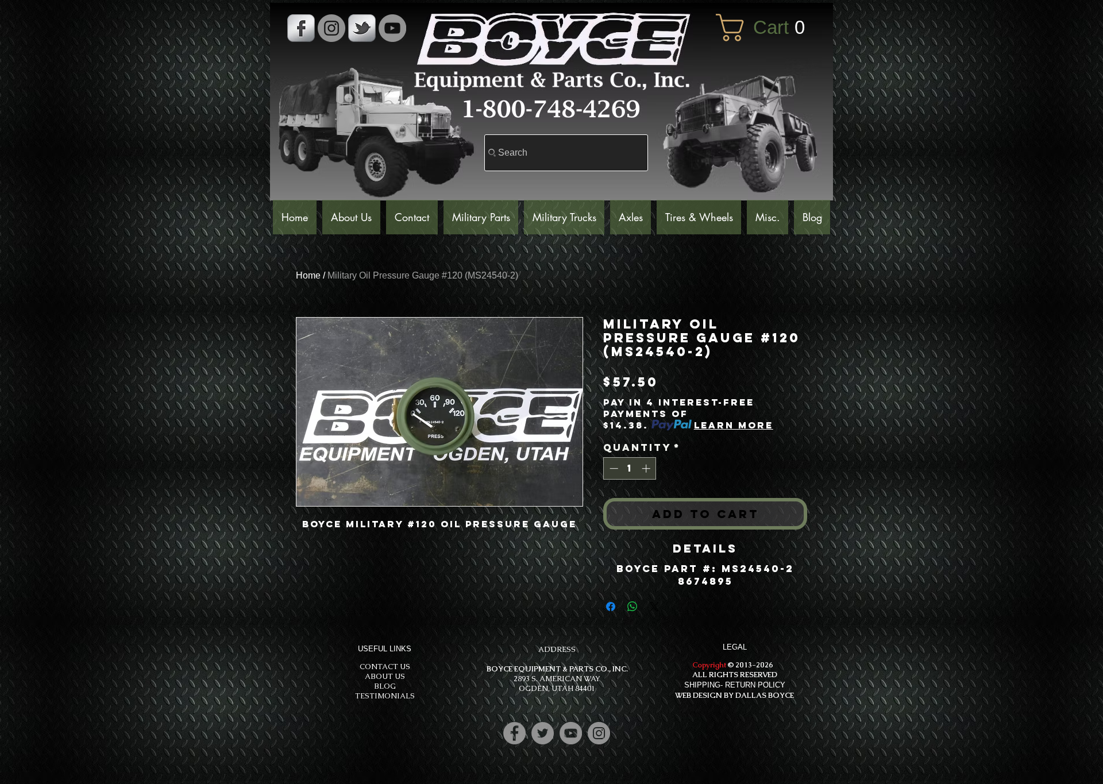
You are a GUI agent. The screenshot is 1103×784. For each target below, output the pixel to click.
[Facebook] (514, 733)
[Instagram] (599, 733)
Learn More (733, 425)
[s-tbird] (362, 28)
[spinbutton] (629, 468)
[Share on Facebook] (611, 606)
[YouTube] (392, 28)
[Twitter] (542, 733)
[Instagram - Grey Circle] (331, 28)
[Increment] (647, 468)
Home (308, 275)
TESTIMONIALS (385, 696)
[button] (769, 27)
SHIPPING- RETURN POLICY (734, 685)
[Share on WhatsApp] (632, 606)
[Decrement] (612, 468)
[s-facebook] (301, 28)
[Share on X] (654, 606)
